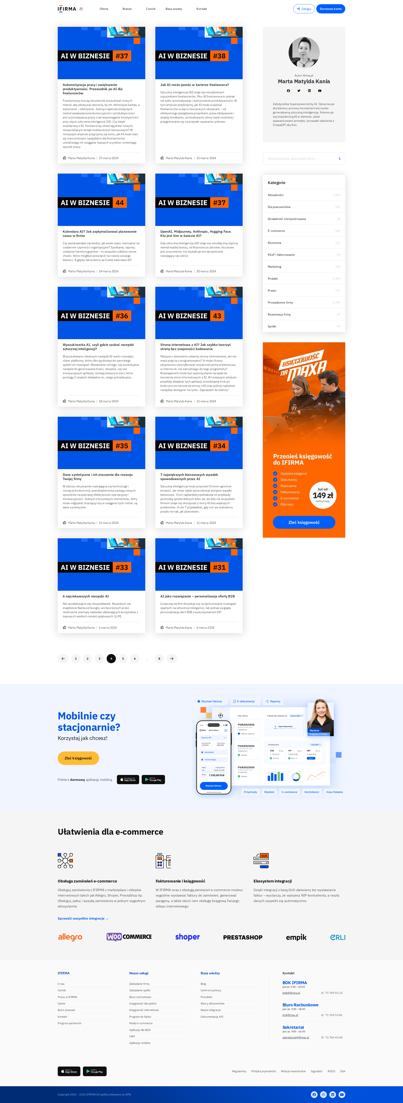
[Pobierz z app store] (128, 779)
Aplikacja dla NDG (140, 1030)
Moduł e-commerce (141, 1023)
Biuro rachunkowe (140, 997)
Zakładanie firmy (139, 984)
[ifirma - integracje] (70, 937)
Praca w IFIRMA (67, 997)
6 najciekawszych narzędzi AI (86, 596)
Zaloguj (306, 9)
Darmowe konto (331, 9)
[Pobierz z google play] (153, 779)
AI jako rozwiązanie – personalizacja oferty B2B (197, 596)
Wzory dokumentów (213, 1003)
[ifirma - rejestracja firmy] (129, 937)
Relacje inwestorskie (293, 1071)
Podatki (273, 278)
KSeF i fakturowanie (281, 255)
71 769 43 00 (334, 1037)
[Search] (339, 158)
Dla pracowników (279, 207)
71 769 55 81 (334, 1015)
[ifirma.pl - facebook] (314, 1094)
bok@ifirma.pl (291, 993)
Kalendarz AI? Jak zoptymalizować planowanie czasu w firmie (100, 233)
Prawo (272, 290)
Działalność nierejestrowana (287, 219)
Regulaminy (239, 1071)
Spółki (272, 326)
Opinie (61, 1003)
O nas (61, 984)
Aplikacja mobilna (139, 1043)
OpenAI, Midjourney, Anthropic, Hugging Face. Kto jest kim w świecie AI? (196, 233)
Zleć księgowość (78, 758)
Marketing (274, 267)
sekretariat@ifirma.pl (296, 1037)
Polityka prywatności (263, 1071)
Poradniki (206, 997)
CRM (132, 1036)
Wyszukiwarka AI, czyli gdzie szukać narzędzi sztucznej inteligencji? (98, 347)
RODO (331, 1071)
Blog (203, 984)
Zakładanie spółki (140, 990)
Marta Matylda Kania (81, 158)
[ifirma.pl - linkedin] (332, 1094)
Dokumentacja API (212, 1017)
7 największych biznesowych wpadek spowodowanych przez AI (189, 476)
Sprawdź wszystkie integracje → (83, 918)
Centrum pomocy (211, 990)
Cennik (62, 990)
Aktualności (276, 195)
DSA (342, 1071)
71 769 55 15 (334, 993)
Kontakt (62, 1017)
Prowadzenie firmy (280, 302)
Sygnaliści (317, 1071)
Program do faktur (140, 1017)
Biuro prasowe (66, 1010)
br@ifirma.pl (290, 1015)
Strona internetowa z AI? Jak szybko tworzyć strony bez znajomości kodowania (195, 347)
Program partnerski (69, 1023)
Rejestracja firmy (279, 314)
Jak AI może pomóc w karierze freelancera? (194, 85)
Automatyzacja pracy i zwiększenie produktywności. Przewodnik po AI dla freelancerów (93, 89)
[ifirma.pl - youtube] (342, 1094)
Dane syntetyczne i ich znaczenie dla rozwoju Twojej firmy (98, 476)
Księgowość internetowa (144, 1010)
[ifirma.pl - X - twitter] (323, 1094)
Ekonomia (274, 243)
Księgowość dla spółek (143, 1003)
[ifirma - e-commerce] (296, 937)
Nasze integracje (211, 1010)
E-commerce (276, 231)
